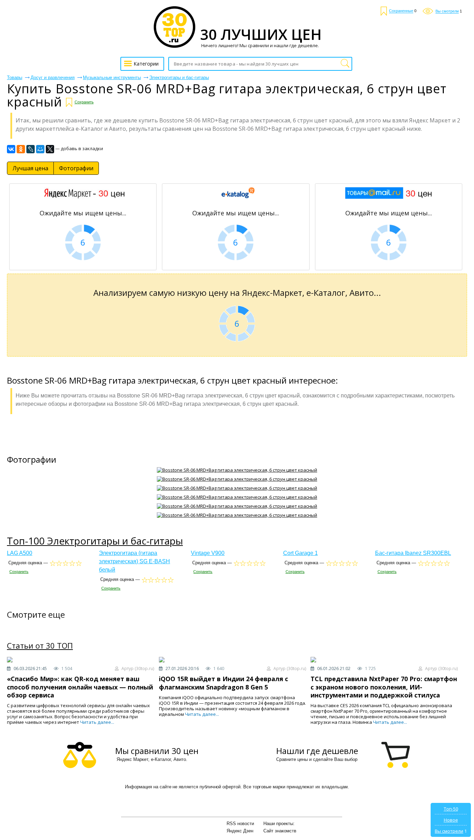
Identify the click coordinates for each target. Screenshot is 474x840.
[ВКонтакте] (11, 149)
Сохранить (84, 102)
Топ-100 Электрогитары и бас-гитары (95, 540)
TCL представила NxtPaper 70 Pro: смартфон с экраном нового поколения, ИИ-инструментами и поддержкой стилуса (384, 687)
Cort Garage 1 (300, 553)
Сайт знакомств (279, 830)
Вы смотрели (449, 831)
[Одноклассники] (21, 149)
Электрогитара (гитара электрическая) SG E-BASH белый (134, 561)
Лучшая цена (30, 168)
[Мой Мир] (40, 149)
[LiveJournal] (30, 149)
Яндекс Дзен (240, 830)
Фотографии (76, 168)
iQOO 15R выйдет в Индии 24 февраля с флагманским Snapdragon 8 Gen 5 (223, 683)
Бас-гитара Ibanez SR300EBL (413, 553)
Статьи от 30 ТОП (40, 646)
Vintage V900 (208, 553)
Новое (451, 820)
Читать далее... (97, 722)
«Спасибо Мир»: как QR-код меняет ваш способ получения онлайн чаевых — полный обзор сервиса (80, 687)
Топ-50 (451, 809)
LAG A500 (19, 553)
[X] (50, 149)
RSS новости (240, 823)
